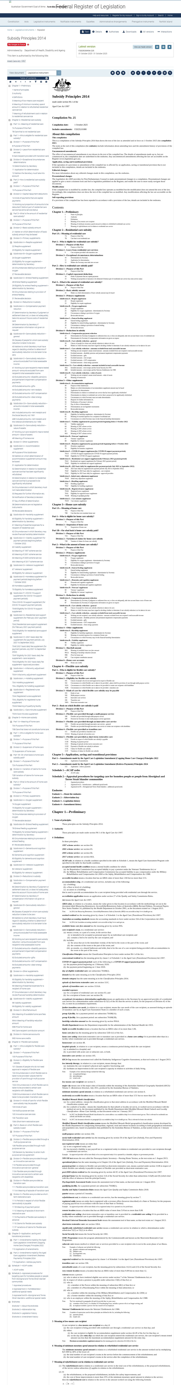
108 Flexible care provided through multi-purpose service (28, 1147)
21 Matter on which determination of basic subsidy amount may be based (29, 233)
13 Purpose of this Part (21, 190)
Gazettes (90, 21)
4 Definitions (17, 97)
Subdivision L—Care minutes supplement (30, 710)
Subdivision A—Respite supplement (28, 242)
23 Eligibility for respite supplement (26, 250)
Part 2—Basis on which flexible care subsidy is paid (28, 1126)
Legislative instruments (44, 21)
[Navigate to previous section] (143, 73)
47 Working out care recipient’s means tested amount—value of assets (30, 433)
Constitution (13, 21)
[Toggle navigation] (46, 78)
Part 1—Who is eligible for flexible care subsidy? (29, 1047)
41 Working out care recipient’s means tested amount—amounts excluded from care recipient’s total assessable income (30, 370)
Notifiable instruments (70, 21)
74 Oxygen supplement (21, 804)
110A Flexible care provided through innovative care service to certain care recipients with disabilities (27, 1174)
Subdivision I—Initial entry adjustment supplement (29, 669)
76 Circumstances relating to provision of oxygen (29, 815)
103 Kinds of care (19, 1107)
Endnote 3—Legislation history (24, 1313)
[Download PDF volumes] (118, 73)
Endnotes (16, 1302)
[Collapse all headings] (46, 82)
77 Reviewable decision (21, 821)
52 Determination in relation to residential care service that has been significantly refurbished (29, 471)
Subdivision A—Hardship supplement (29, 975)
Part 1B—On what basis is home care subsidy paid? (29, 756)
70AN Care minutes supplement (25, 714)
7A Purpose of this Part (21, 128)
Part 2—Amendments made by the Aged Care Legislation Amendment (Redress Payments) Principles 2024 (30, 1255)
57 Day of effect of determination (25, 501)
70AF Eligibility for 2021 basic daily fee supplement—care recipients (27, 656)
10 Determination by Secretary (24, 166)
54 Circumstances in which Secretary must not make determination (29, 488)
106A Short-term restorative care (25, 1121)
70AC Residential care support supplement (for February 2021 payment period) (29, 625)
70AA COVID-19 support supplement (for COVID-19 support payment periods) (28, 603)
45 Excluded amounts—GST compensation (29, 393)
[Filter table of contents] (36, 82)
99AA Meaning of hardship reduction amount (27, 1022)
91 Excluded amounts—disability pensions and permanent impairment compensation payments (29, 951)
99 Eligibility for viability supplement (26, 1006)
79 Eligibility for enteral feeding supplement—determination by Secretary (30, 833)
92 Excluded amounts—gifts (23, 958)
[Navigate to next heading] (25, 82)
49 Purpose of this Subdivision (24, 452)
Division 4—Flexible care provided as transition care (28, 1181)
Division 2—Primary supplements (27, 796)
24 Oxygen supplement (21, 258)
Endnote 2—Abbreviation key (24, 1309)
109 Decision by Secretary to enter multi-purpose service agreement (28, 1153)
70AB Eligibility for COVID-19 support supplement (27, 610)
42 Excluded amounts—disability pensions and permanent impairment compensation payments (29, 380)
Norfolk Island (165, 21)
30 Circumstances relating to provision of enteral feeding (29, 293)
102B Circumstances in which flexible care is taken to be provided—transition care (30, 1095)
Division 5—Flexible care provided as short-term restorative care (31, 1195)
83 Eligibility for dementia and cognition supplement (28, 859)
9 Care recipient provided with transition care (30, 156)
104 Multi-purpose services (23, 1111)
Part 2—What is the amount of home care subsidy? (30, 783)
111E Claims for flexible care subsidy (27, 1223)
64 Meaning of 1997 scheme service (26, 551)
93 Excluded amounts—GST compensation (29, 961)
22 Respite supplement (21, 246)
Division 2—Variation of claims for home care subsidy (30, 770)
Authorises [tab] (114, 31)
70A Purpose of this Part (22, 726)
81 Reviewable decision (21, 845)
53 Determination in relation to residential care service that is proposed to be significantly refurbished (29, 481)
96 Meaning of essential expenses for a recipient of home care (28, 987)
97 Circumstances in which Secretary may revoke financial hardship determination (29, 993)
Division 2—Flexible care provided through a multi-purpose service (31, 1140)
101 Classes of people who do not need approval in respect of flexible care (28, 1068)
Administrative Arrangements (113, 21)
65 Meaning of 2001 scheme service (26, 554)
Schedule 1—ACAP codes (22, 1266)
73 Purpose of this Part (21, 792)
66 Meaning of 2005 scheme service (26, 558)
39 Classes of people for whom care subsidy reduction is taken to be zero (30, 341)
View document (16, 73)
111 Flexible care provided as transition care (30, 1187)
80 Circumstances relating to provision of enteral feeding (29, 839)
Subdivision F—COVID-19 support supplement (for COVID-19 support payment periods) (28, 596)
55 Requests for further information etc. (28, 494)
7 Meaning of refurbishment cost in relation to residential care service (29, 115)
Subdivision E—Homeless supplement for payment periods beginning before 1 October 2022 (30, 579)
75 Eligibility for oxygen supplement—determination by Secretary (27, 809)
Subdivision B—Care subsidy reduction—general (30, 335)
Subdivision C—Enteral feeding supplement (31, 278)
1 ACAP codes (18, 1270)
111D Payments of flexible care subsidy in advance (29, 1218)
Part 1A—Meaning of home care (26, 722)
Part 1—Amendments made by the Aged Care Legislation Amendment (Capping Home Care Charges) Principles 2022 (30, 1243)
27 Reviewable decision (21, 274)
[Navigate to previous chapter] (138, 73)
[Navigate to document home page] (10, 82)
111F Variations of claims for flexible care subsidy (29, 1228)
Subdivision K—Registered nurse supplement (27, 691)
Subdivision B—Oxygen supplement (28, 254)
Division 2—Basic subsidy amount (27, 228)
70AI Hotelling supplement (23, 682)
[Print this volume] (165, 73)
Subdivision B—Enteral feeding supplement (31, 824)
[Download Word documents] (123, 73)
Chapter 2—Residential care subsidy (26, 120)
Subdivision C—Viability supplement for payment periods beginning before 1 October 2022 (29, 541)
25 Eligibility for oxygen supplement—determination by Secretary (27, 262)
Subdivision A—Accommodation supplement (27, 447)
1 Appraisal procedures (21, 1285)
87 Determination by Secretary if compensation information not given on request (28, 899)
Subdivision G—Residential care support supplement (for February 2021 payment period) (30, 618)
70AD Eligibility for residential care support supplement (29, 632)
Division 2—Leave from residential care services (29, 151)
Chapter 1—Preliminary (21, 86)
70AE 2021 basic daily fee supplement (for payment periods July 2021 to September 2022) (29, 649)
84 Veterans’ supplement (22, 869)
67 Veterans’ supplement (22, 569)
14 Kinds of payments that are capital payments (27, 199)
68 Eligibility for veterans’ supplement (27, 573)
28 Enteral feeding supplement (24, 282)
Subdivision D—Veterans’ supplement (29, 565)
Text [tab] (87, 31)
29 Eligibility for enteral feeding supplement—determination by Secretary (30, 287)
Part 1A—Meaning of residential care (28, 124)
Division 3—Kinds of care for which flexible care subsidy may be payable (31, 1102)
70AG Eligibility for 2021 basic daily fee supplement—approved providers (28, 663)
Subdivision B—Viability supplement (28, 999)
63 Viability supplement (21, 547)
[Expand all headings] (41, 82)
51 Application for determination (25, 465)
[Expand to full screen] (159, 73)
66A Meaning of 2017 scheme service (27, 562)
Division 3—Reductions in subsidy (27, 876)
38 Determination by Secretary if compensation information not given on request (28, 327)
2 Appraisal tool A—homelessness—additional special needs (26, 1290)
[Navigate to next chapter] (154, 73)
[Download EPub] (113, 73)
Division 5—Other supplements (26, 442)
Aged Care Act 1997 (16, 61)
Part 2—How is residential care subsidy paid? (29, 181)
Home (9, 30)
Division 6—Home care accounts (27, 1034)
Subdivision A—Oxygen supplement (28, 800)
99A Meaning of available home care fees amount (29, 1015)
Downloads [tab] (131, 31)
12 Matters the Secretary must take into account (28, 174)
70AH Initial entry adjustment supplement (29, 675)
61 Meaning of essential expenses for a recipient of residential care (28, 526)
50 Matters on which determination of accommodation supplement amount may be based (29, 459)
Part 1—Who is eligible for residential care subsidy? (30, 136)
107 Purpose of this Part (22, 1136)
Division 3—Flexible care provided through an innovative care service (30, 1159)
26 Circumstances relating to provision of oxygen (29, 269)
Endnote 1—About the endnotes (25, 1306)
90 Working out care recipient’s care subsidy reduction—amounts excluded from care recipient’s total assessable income (30, 942)
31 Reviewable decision (21, 298)
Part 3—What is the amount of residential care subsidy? (30, 214)
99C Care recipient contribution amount (28, 1031)
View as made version (143, 47)
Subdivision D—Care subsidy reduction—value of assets (30, 426)
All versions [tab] (148, 31)
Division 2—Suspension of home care (28, 747)
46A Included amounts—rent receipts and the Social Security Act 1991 (29, 413)
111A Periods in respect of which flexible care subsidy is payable (28, 1202)
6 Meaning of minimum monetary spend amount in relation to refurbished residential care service (30, 107)
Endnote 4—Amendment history (25, 1317)
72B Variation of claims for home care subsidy (27, 776)
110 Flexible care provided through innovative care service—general (26, 1166)
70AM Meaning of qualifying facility (26, 706)
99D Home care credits (21, 1038)
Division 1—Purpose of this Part (26, 142)
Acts (26, 21)
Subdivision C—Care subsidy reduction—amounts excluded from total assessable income (30, 361)
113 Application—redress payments (26, 1262)
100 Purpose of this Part (22, 1057)
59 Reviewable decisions (22, 511)
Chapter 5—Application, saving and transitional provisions (26, 1234)
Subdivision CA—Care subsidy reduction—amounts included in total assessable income (30, 406)
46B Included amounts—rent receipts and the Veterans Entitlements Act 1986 (29, 420)
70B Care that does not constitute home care (30, 729)
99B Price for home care (22, 1027)
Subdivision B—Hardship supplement (29, 515)
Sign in (145, 15)
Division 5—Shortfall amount (25, 1010)
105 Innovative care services (23, 1114)
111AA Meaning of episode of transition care (30, 1191)
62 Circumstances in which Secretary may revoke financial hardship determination (29, 532)
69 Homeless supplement (22, 586)
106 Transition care (20, 1118)
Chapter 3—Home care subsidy (24, 717)
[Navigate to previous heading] (20, 82)
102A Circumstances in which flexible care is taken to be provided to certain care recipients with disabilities (30, 1088)
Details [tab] (99, 31)
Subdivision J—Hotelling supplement (28, 678)
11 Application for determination (25, 170)
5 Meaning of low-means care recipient (28, 101)
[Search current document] (170, 73)
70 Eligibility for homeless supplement (27, 589)
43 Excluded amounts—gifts (23, 386)
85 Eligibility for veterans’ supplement (27, 873)
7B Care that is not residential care (26, 132)
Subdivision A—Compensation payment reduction (30, 307)
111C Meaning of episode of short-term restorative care (28, 1212)
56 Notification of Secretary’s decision (27, 497)
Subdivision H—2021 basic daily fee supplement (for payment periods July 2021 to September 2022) (29, 640)
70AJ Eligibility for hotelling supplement (28, 686)
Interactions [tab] (166, 31)
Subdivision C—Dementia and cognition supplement (29, 849)
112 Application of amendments (25, 1249)
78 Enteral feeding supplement (24, 828)
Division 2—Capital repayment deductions (30, 194)
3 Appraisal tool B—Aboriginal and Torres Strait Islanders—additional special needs (29, 1296)
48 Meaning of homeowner (23, 438)
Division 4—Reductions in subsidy (27, 302)
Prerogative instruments (143, 21)
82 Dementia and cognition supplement (28, 855)
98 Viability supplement (21, 1003)
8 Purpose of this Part (21, 146)
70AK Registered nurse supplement (26, 696)
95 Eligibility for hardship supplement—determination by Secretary (28, 980)
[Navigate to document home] (133, 73)
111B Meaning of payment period (25, 1207)
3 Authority (16, 93)
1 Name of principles (20, 90)
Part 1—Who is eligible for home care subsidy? (28, 734)
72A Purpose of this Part (22, 765)
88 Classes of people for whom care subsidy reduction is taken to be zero (30, 913)
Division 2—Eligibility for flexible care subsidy (28, 1061)
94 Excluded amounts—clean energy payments (27, 966)
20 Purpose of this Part (21, 224)
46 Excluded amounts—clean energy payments (27, 398)
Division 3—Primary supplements (27, 238)
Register (122, 15)
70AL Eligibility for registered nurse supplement (26, 701)
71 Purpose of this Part (21, 743)
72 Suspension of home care (23, 751)
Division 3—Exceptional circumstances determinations (29, 160)
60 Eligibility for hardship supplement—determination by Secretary (28, 520)
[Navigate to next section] (149, 73)
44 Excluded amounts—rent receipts (27, 390)
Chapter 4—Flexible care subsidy (25, 1042)
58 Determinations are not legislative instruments (27, 505)
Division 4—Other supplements (26, 971)
